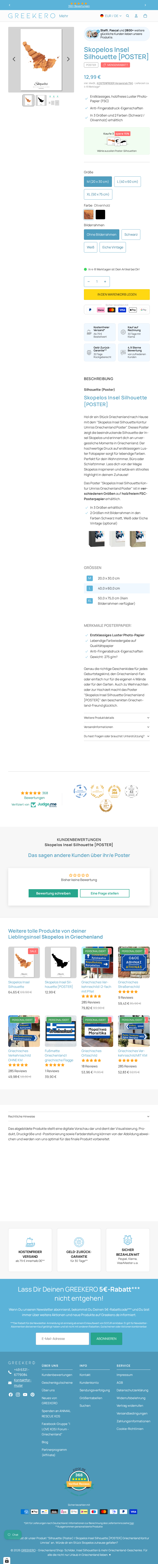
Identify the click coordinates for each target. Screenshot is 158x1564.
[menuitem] (63, 16)
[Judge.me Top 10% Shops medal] (106, 805)
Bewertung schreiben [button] (53, 893)
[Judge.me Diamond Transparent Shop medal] (80, 791)
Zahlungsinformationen (133, 1421)
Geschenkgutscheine (57, 1382)
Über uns (48, 1390)
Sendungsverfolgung (95, 1390)
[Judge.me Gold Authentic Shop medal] (97, 791)
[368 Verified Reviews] (79, 1498)
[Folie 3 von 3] (53, 100)
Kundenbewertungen (57, 1375)
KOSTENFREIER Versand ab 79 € (115, 83)
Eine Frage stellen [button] (105, 893)
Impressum (125, 1375)
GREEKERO (28, 1550)
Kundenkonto (89, 1382)
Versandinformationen (98, 727)
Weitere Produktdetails (99, 718)
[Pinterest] (32, 1394)
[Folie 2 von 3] (41, 100)
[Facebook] (10, 1394)
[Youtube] (25, 1394)
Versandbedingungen (132, 1413)
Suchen (85, 1405)
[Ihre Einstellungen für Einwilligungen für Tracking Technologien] (6, 1560)
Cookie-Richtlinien (130, 1429)
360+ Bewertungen (79, 6)
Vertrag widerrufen (130, 1405)
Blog (45, 1442)
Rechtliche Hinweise (21, 1116)
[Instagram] (17, 1394)
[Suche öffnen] (127, 15)
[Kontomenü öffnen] (136, 15)
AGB (120, 1382)
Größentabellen (91, 1398)
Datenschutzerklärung (132, 1390)
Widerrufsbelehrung (131, 1398)
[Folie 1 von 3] (28, 100)
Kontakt (85, 1375)
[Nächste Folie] (145, 5)
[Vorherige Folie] (9, 5)
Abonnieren (106, 1338)
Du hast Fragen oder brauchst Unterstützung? (114, 736)
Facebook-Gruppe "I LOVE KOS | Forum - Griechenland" (56, 1429)
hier (132, 1523)
